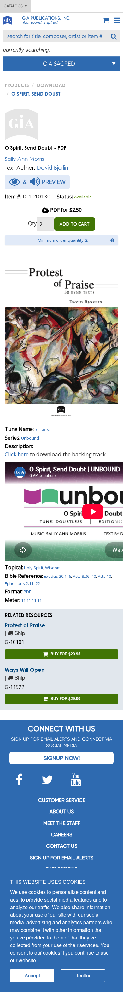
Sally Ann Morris (24, 158)
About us (62, 811)
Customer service (61, 800)
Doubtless (42, 429)
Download (51, 85)
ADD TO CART (75, 224)
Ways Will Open (24, 670)
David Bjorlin (52, 167)
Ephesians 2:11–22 (22, 583)
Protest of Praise (25, 625)
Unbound (30, 438)
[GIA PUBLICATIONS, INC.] (7, 19)
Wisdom (53, 568)
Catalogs (14, 6)
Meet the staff (61, 823)
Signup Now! (62, 758)
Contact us (61, 846)
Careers (61, 835)
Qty (32, 223)
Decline (83, 975)
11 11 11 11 (31, 600)
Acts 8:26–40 (84, 576)
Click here (17, 454)
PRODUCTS (17, 85)
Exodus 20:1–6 (57, 576)
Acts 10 (104, 576)
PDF (27, 592)
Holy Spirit (33, 568)
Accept (32, 975)
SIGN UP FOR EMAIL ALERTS (61, 858)
